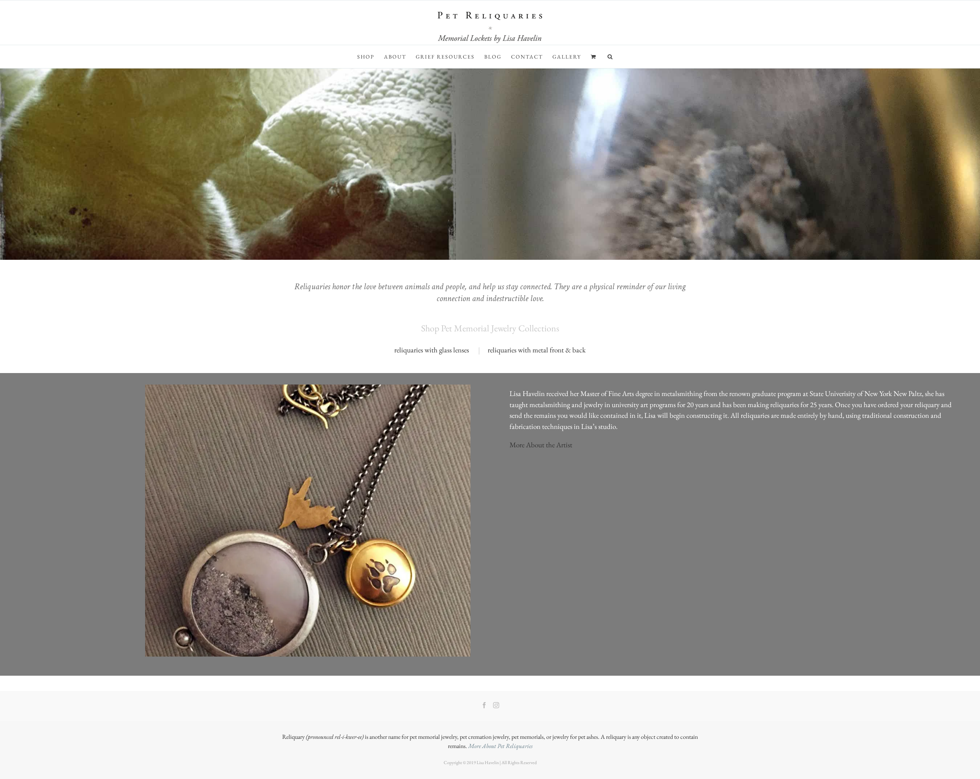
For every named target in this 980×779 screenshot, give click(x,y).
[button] (610, 56)
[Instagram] (496, 705)
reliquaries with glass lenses (431, 350)
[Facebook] (484, 705)
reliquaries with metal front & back (537, 350)
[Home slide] (490, 164)
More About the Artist (541, 445)
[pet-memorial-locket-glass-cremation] (307, 388)
